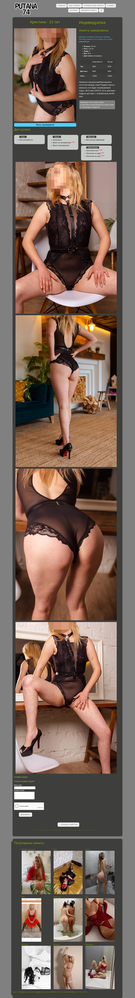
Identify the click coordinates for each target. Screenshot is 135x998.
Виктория (25, 944)
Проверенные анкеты (93, 5)
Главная (61, 5)
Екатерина (89, 944)
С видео (110, 5)
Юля (55, 849)
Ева (86, 897)
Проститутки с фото (80, 992)
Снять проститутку (30, 992)
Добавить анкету (89, 10)
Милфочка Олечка (28, 849)
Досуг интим (17, 992)
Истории (74, 10)
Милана (56, 944)
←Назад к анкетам (68, 824)
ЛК (101, 10)
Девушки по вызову (45, 992)
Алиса (87, 849)
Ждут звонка (74, 5)
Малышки (57, 897)
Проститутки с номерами (62, 992)
